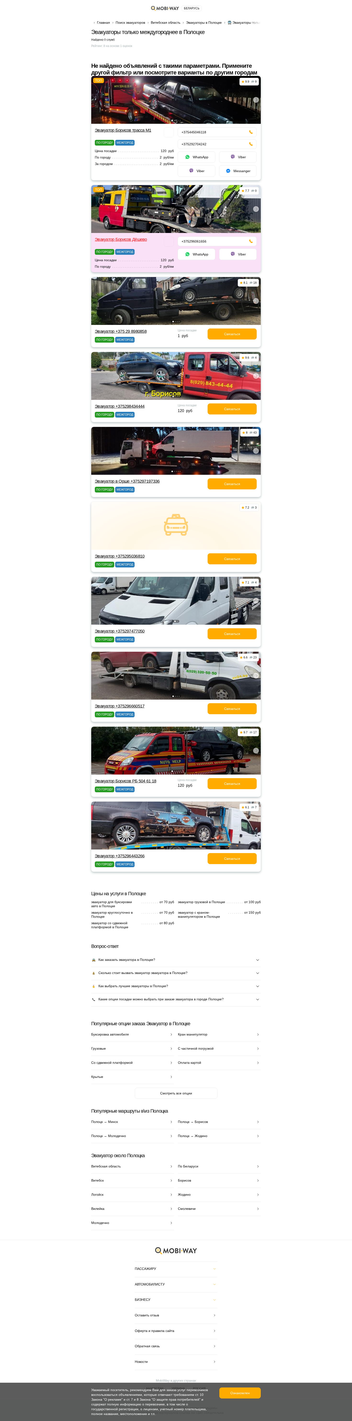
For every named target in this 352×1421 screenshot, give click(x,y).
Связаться (232, 334)
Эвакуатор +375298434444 (119, 406)
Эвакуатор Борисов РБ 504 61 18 (125, 781)
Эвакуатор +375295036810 (119, 556)
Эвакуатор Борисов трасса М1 (123, 130)
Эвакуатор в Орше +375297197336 (127, 481)
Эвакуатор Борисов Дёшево (121, 239)
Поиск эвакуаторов (130, 22)
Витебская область (165, 22)
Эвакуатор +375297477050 (119, 631)
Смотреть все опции (176, 1093)
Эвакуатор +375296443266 (119, 856)
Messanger (241, 171)
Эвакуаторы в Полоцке (204, 22)
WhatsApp (200, 157)
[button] (172, 120)
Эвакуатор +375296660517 (119, 706)
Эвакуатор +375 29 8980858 (121, 331)
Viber (242, 157)
